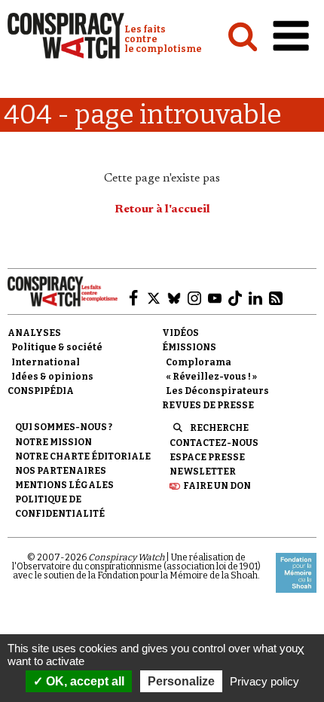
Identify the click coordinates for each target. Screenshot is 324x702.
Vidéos (180, 333)
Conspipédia (41, 391)
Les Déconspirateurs (217, 391)
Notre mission (53, 442)
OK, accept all (83, 681)
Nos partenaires (60, 470)
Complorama (198, 362)
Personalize (181, 681)
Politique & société (56, 347)
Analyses (34, 333)
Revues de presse (208, 405)
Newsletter (203, 471)
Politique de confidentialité (60, 506)
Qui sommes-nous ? (63, 427)
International (45, 362)
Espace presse (207, 457)
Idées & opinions (52, 376)
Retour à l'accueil (162, 209)
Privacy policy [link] (264, 681)
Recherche (219, 428)
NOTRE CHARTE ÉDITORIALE (83, 456)
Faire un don (217, 486)
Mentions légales (64, 485)
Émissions (189, 347)
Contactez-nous (214, 443)
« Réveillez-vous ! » (211, 376)
